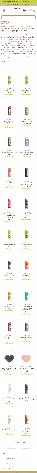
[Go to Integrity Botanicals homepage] (18, 10)
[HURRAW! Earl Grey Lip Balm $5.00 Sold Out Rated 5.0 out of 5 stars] (26, 140)
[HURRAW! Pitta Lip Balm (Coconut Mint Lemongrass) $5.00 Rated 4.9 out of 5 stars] (26, 294)
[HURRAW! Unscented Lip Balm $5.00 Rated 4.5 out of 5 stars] (9, 387)
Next (24, 442)
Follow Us (6, 463)
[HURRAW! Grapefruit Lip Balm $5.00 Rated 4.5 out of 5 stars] (9, 170)
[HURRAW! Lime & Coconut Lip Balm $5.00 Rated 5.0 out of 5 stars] (26, 201)
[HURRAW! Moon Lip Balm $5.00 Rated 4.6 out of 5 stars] (9, 263)
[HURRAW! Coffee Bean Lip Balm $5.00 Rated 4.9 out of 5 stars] (9, 140)
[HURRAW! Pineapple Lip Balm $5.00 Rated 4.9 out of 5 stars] (9, 294)
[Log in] (30, 10)
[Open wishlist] (27, 10)
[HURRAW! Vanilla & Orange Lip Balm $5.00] (26, 387)
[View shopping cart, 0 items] (34, 10)
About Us (6, 453)
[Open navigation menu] (3, 10)
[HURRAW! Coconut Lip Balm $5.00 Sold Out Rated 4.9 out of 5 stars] (26, 109)
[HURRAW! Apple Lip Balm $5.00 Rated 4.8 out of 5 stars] (9, 78)
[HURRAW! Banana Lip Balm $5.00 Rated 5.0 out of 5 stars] (26, 78)
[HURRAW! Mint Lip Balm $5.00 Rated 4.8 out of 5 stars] (26, 232)
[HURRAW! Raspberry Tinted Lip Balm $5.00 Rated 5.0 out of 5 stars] (9, 325)
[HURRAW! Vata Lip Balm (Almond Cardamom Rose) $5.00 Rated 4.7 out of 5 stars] (26, 417)
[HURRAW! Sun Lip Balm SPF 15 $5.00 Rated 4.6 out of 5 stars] (26, 325)
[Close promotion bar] (34, 1)
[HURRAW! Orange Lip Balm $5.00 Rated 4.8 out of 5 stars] (26, 263)
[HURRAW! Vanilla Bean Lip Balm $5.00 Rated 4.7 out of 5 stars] (9, 417)
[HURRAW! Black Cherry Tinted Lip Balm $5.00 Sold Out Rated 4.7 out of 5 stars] (9, 109)
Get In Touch (7, 468)
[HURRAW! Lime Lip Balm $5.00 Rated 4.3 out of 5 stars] (9, 232)
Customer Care (8, 458)
